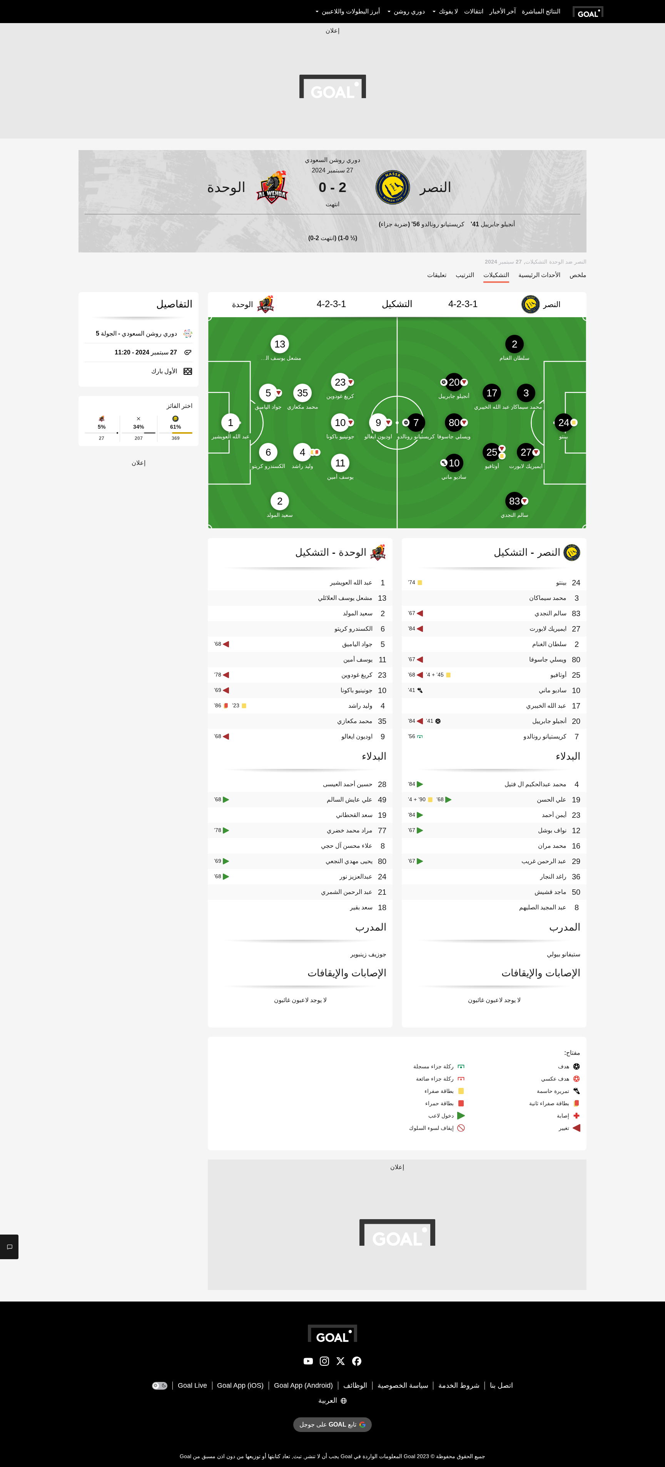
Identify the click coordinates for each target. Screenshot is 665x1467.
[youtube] (308, 1362)
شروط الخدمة (459, 1385)
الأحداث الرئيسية (539, 275)
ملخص (578, 275)
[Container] (478, 187)
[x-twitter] (340, 1362)
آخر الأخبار (503, 11)
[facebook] (357, 1362)
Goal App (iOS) (240, 1385)
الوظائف (355, 1385)
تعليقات (436, 275)
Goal (409, 1456)
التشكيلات (496, 275)
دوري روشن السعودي (332, 160)
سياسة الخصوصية (403, 1385)
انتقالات (473, 11)
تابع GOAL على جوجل (327, 1424)
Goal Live (192, 1385)
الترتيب (465, 275)
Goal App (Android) (303, 1385)
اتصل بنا (501, 1385)
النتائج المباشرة (541, 11)
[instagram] (324, 1362)
